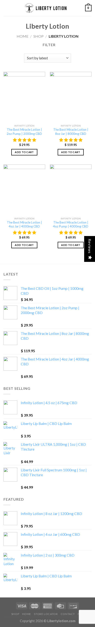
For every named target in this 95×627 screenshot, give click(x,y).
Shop (38, 36)
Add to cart (24, 152)
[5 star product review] (24, 140)
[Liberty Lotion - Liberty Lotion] (47, 8)
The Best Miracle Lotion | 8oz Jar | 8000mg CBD (70, 132)
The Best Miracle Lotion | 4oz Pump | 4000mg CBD (70, 224)
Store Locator (46, 614)
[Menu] (6, 8)
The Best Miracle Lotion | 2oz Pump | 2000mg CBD (24, 132)
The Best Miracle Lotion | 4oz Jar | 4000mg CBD (24, 224)
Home (22, 36)
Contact (68, 614)
